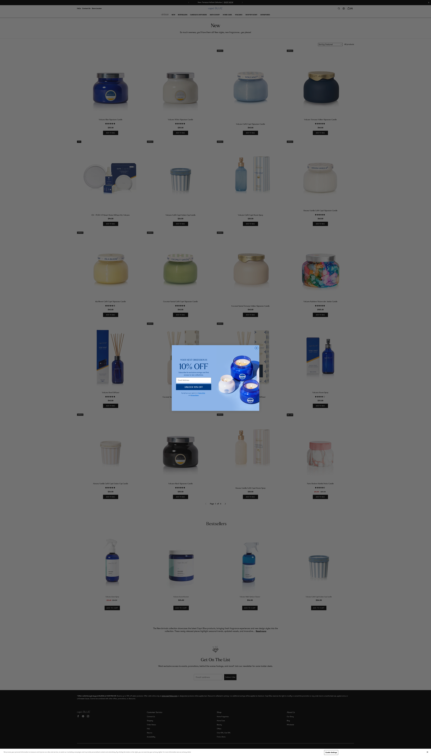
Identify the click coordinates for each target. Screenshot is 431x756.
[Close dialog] (256, 348)
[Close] (427, 752)
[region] (215, 752)
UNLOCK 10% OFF (194, 387)
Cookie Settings (331, 752)
